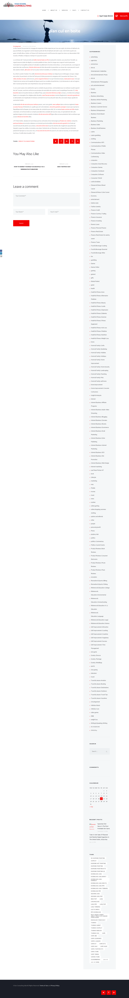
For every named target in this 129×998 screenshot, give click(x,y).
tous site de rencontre (43, 131)
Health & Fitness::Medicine (99, 331)
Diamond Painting (97, 866)
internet (93, 399)
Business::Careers (96, 103)
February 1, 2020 (29, 164)
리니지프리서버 (95, 727)
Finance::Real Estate (97, 232)
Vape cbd (94, 936)
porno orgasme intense (41, 79)
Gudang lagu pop (96, 896)
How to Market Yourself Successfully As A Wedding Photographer (29, 168)
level (92, 474)
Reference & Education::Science (100, 623)
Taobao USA (95, 933)
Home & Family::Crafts (97, 346)
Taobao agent (96, 925)
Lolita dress (95, 910)
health (93, 289)
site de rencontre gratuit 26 (61, 123)
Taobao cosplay (96, 928)
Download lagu (96, 874)
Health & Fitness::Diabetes (99, 313)
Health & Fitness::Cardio (98, 306)
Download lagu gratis (99, 883)
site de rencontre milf (45, 114)
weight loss (94, 720)
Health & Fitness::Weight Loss (100, 338)
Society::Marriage (96, 659)
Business (93, 93)
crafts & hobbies (95, 182)
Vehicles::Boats (95, 705)
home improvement (96, 385)
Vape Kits (102, 944)
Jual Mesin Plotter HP (97, 470)
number (93, 502)
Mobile (93, 488)
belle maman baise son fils (41, 60)
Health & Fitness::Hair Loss (99, 328)
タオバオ (105, 960)
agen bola (94, 61)
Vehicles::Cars (95, 709)
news (92, 499)
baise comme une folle (67, 109)
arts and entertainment (97, 85)
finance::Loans (95, 224)
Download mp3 (96, 891)
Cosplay (94, 861)
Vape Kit (93, 944)
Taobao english (96, 931)
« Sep (91, 807)
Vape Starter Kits (97, 949)
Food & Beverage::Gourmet (99, 249)
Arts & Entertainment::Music (99, 75)
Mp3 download (96, 912)
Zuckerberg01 (95, 960)
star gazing (94, 670)
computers (94, 160)
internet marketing (96, 467)
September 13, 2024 (102, 831)
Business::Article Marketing (99, 100)
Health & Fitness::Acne (97, 292)
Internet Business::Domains (99, 420)
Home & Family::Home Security (100, 367)
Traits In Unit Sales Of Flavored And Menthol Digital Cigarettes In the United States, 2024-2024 (99, 837)
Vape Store (95, 952)
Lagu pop (103, 904)
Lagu (101, 899)
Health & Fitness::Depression (99, 310)
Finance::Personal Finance (98, 228)
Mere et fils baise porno (27, 141)
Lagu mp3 (94, 904)
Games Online (95, 267)
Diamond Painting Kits (98, 869)
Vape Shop (103, 946)
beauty (93, 89)
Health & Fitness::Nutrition (99, 335)
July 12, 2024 (93, 842)
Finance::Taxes (95, 242)
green (92, 285)
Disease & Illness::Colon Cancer (100, 192)
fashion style (94, 203)
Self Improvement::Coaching (99, 631)
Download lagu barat (98, 877)
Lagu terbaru (95, 907)
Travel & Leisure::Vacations (99, 698)
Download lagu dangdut (96, 880)
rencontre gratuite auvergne (58, 107)
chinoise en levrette (22, 117)
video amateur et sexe (19, 79)
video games (94, 713)
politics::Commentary (97, 541)
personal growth (96, 527)
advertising (94, 57)
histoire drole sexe (34, 67)
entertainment (95, 199)
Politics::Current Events (98, 545)
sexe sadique (56, 104)
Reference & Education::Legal (99, 620)
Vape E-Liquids (96, 941)
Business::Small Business (98, 128)
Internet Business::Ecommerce (100, 427)
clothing (93, 139)
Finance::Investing (96, 221)
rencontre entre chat (42, 126)
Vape (103, 933)
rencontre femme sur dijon (53, 93)
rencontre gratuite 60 (73, 95)
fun (92, 256)
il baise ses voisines (65, 121)
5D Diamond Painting (98, 858)
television (94, 673)
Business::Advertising (97, 96)
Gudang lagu (95, 894)
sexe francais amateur (48, 95)
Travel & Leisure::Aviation (98, 680)
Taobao (93, 923)
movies (93, 492)
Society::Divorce (96, 655)
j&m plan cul (28, 70)
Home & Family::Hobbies (98, 353)
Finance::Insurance (96, 217)
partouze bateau (18, 123)
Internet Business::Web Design (100, 463)
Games (93, 264)
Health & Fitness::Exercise (98, 317)
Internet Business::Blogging (99, 417)
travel (92, 677)
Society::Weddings (96, 663)
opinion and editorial (97, 517)
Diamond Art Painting (98, 864)
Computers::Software (97, 175)
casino (93, 132)
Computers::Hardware (97, 171)
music (92, 495)
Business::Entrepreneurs (98, 110)
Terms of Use (44, 986)
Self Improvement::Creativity (99, 634)
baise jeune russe (69, 79)
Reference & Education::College (100, 588)
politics (93, 538)
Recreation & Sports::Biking (99, 581)
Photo (93, 531)
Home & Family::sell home (98, 381)
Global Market (95, 281)
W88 (92, 716)
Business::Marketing (97, 121)
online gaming (95, 506)
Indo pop (94, 899)
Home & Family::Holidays (98, 356)
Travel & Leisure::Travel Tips (99, 695)
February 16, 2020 (63, 164)
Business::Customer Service (99, 107)
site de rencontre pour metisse (43, 74)
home (92, 342)
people (93, 524)
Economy (94, 196)
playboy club (95, 534)
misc (92, 485)
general (93, 274)
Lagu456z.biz (95, 902)
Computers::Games (96, 167)
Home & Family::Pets (97, 378)
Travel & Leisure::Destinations (100, 688)
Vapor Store (95, 957)
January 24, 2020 (27, 46)
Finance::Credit (95, 210)
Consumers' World (96, 178)
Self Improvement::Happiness (100, 638)
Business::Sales (95, 125)
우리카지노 (94, 730)
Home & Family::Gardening (99, 349)
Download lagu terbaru (99, 889)
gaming (93, 271)
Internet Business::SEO (97, 452)
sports (93, 666)
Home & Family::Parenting (99, 374)
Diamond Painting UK (98, 871)
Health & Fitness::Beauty (98, 303)
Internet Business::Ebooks (98, 424)
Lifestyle (93, 477)
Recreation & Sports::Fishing (99, 584)
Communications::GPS (97, 142)
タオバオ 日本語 (95, 962)
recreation (94, 577)
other (92, 520)
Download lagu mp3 (98, 886)
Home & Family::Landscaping (99, 370)
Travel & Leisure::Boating (98, 684)
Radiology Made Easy (98, 920)
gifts (92, 278)
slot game (94, 652)
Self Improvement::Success (99, 641)
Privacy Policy (55, 986)
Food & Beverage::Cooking (99, 246)
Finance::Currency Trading (98, 214)
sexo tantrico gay (63, 167)
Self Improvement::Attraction (99, 627)
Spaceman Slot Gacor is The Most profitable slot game (103, 826)
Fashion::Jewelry (96, 207)
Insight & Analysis (96, 395)
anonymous (94, 64)
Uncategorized (17, 46)
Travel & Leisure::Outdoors (99, 691)
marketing (94, 481)
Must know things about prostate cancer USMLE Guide (99, 916)
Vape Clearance (96, 939)
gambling (94, 260)
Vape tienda (95, 954)
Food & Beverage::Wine (98, 253)
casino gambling (95, 135)
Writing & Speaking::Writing (99, 723)
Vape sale (94, 946)
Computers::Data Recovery (99, 164)
